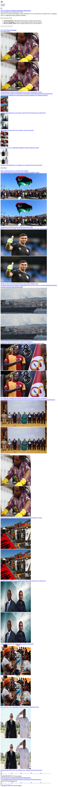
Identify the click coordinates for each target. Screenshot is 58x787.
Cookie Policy (37, 779)
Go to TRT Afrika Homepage (8, 30)
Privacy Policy (30, 779)
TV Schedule (4, 779)
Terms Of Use (22, 779)
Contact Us (11, 779)
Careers (16, 779)
